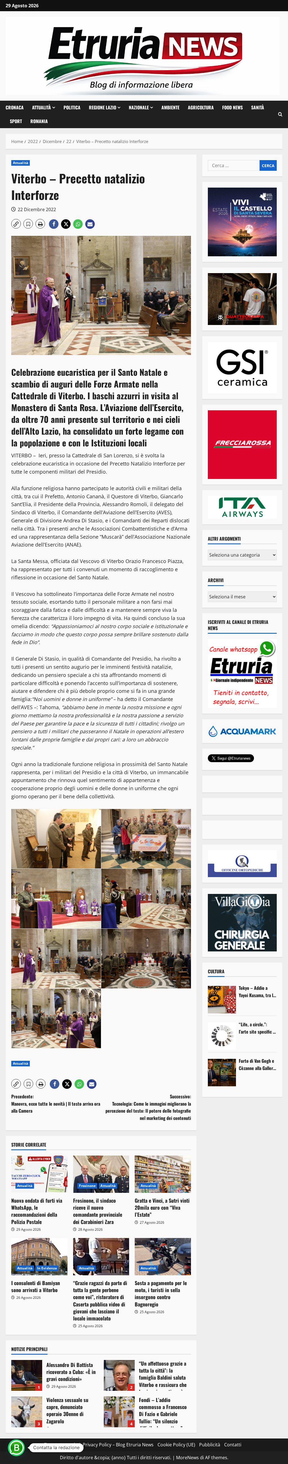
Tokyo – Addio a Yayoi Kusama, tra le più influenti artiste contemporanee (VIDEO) (257, 992)
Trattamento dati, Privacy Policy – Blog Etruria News (99, 1445)
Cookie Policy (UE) (176, 1445)
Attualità (41, 107)
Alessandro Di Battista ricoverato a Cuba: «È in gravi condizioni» (26, 1375)
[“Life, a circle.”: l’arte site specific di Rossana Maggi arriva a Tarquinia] (222, 1036)
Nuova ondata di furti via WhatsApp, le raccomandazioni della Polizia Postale (36, 1211)
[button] (280, 114)
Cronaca (15, 107)
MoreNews (187, 1457)
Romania (39, 121)
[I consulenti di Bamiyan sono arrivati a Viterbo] (39, 1256)
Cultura (216, 971)
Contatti (232, 1445)
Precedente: (55, 1103)
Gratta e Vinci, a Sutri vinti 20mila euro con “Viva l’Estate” (162, 1207)
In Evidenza (47, 1268)
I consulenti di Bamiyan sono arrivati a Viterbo (35, 1286)
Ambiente (170, 107)
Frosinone (87, 1185)
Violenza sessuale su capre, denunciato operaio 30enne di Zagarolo (26, 1411)
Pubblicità (209, 1445)
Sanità (257, 107)
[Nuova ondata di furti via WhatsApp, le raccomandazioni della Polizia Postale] (39, 1174)
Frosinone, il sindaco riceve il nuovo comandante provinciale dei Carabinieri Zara (97, 1211)
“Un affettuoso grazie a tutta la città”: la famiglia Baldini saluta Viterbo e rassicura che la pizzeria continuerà (119, 1375)
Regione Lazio (102, 107)
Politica (72, 107)
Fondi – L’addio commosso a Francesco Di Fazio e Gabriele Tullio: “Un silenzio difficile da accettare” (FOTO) (119, 1411)
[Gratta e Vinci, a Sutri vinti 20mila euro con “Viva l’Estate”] (163, 1174)
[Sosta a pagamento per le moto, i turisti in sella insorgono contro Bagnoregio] (163, 1256)
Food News (232, 107)
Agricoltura (201, 107)
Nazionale (139, 107)
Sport (16, 121)
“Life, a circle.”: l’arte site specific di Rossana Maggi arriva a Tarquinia (257, 1028)
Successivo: (148, 1107)
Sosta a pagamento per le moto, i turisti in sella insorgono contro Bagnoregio (161, 1293)
